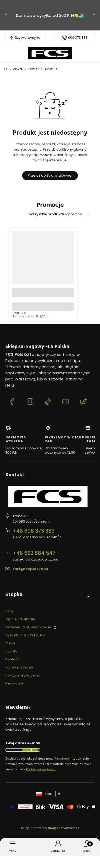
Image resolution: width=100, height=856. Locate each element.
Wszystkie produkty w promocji (56, 214)
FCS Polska (13, 69)
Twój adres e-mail (22, 743)
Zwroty (11, 651)
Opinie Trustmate (20, 619)
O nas (10, 643)
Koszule (51, 69)
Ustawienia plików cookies (29, 627)
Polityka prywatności (23, 675)
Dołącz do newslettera (30, 750)
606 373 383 (77, 38)
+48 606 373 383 (33, 531)
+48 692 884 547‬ (34, 553)
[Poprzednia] (6, 15)
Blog (9, 611)
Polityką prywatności (41, 769)
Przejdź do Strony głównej (50, 175)
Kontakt (12, 659)
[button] (47, 596)
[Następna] (94, 15)
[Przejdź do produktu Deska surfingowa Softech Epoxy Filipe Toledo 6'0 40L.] (43, 272)
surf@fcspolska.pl (30, 568)
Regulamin (14, 683)
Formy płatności (19, 667)
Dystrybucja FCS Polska (25, 635)
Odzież (33, 69)
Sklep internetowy (48, 828)
